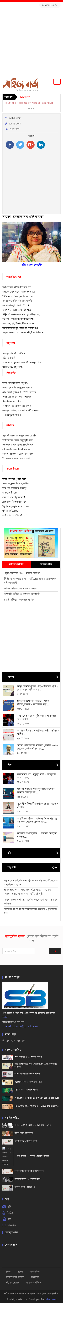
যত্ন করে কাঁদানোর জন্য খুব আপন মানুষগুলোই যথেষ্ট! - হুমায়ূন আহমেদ (31, 882)
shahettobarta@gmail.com (20, 1026)
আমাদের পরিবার (33, 1282)
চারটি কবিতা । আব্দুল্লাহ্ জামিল (19, 600)
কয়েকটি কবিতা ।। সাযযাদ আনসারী (21, 594)
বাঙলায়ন (35, 1277)
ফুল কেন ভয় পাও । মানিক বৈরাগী (22, 573)
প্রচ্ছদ (8, 1271)
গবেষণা (11, 677)
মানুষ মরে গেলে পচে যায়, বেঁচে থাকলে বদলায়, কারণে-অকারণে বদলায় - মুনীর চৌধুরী (28, 892)
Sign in (45, 5)
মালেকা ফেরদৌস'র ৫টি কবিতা (22, 216)
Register (54, 5)
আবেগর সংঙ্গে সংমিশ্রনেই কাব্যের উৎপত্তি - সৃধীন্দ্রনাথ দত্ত (30, 911)
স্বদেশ (20, 1271)
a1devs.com (50, 1299)
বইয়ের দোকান (12, 1282)
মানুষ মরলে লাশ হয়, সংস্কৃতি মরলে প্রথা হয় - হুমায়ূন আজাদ (30, 901)
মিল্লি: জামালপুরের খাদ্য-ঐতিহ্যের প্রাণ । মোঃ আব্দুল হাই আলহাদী (30, 581)
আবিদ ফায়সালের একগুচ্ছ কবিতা (20, 588)
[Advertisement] (31, 42)
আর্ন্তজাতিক (35, 1271)
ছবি (9, 853)
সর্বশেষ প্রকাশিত (16, 564)
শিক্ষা (10, 765)
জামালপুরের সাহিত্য (15, 1277)
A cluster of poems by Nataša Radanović (28, 103)
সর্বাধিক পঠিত (46, 564)
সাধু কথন (12, 867)
